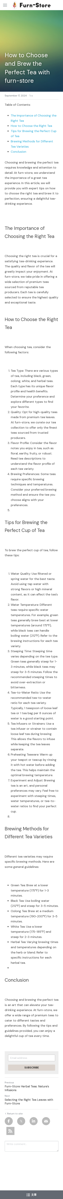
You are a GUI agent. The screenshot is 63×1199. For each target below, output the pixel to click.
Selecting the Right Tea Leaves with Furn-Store (29, 1101)
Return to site (15, 1113)
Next (7, 1095)
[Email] (46, 1121)
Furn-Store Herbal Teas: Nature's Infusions (27, 1088)
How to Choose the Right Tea (31, 126)
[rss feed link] (10, 1131)
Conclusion (18, 152)
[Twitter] (21, 1121)
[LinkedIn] (34, 1121)
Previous (9, 1082)
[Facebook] (9, 1121)
